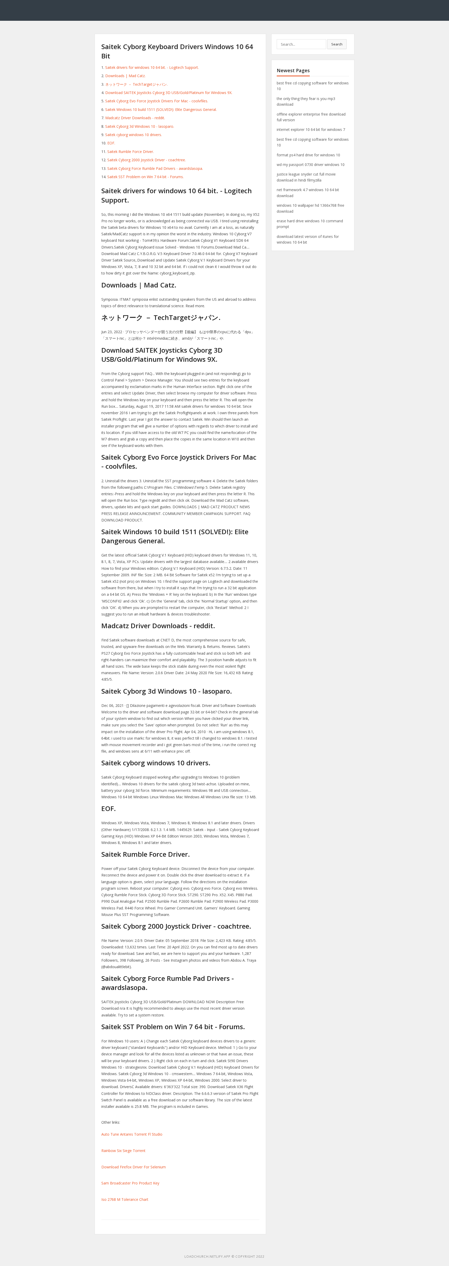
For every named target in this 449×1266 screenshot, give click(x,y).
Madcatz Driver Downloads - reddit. (135, 117)
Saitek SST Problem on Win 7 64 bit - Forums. (145, 176)
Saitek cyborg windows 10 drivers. (133, 134)
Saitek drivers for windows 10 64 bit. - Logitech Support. (152, 67)
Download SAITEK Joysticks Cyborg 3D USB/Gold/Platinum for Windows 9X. (168, 92)
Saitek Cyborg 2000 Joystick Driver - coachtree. (146, 159)
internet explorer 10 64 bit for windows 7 (311, 129)
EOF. (111, 142)
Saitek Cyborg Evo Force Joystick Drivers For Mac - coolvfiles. (156, 100)
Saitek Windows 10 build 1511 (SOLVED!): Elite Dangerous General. (161, 109)
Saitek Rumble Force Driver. (130, 151)
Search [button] (336, 44)
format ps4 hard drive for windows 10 (308, 154)
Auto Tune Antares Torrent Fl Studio (131, 1134)
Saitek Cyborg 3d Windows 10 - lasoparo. (139, 126)
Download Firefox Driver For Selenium (133, 1166)
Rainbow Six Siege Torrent (123, 1150)
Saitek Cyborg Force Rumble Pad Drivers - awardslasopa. (155, 168)
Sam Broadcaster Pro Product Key (130, 1183)
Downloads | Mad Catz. (125, 75)
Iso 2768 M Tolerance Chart (124, 1199)
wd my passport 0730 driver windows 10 (311, 164)
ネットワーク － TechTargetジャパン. (136, 84)
